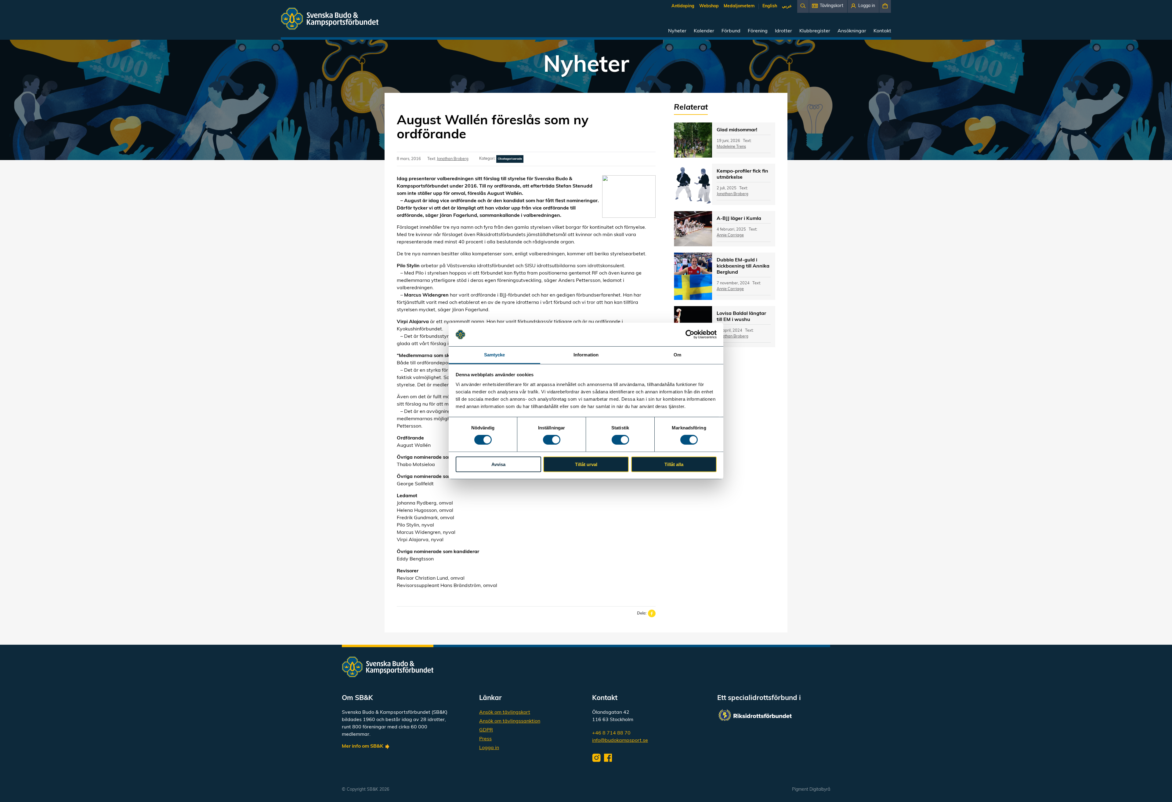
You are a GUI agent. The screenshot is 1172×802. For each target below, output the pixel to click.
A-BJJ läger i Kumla (739, 218)
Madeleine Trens (731, 147)
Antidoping (682, 6)
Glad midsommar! (737, 130)
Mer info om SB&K (362, 746)
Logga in (489, 747)
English (769, 6)
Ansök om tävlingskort (504, 712)
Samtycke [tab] (494, 354)
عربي (787, 6)
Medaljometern (739, 6)
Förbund (731, 31)
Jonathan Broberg (452, 159)
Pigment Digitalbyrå (811, 789)
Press (485, 739)
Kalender (704, 31)
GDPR (486, 730)
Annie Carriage (730, 235)
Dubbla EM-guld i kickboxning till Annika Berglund (743, 266)
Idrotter (783, 31)
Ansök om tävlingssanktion (509, 721)
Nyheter (677, 31)
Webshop (709, 6)
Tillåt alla (673, 464)
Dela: (641, 613)
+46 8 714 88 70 (611, 733)
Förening (758, 31)
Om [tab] (677, 354)
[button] (828, 6)
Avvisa (498, 464)
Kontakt (882, 31)
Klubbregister (814, 31)
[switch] (551, 440)
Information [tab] (586, 354)
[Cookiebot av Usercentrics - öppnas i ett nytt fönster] (690, 334)
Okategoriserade (510, 159)
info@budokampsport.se (620, 740)
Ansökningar (851, 31)
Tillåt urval (586, 464)
